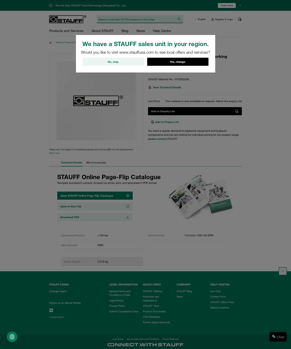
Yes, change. (178, 61)
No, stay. (113, 61)
